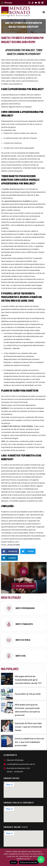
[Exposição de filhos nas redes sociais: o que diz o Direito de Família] (7, 726)
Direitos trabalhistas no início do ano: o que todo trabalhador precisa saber (29, 742)
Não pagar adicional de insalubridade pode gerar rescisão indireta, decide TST (28, 680)
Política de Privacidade (28, 862)
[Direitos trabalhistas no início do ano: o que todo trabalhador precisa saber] (7, 741)
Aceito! (13, 862)
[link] (23, 608)
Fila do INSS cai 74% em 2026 (28, 694)
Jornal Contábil (13, 544)
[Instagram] (29, 3)
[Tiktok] (33, 3)
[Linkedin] (42, 3)
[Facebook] (39, 3)
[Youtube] (36, 3)
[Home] (15, 12)
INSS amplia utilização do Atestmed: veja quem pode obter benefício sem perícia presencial (27, 709)
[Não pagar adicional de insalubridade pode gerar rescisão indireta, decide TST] (7, 679)
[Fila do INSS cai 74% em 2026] (7, 694)
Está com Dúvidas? (24, 579)
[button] (44, 12)
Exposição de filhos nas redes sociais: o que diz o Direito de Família (28, 727)
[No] (44, 857)
